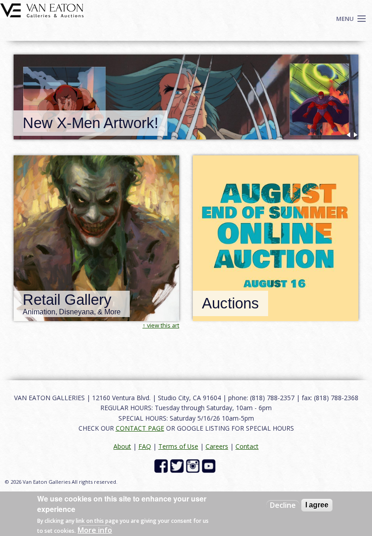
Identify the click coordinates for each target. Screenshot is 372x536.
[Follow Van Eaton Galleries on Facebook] (162, 465)
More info (95, 530)
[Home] (42, 10)
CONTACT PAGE (140, 428)
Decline (283, 505)
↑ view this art (160, 325)
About (122, 446)
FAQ (144, 446)
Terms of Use (178, 446)
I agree (316, 505)
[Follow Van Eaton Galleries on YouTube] (210, 465)
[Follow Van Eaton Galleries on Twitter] (178, 465)
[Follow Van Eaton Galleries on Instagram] (194, 465)
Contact (247, 446)
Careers (217, 446)
